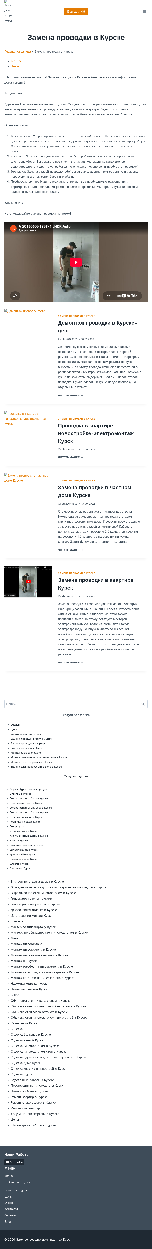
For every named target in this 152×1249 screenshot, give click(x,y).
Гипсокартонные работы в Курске (35, 904)
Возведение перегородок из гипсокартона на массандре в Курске (58, 887)
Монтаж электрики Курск (26, 752)
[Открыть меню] (144, 11)
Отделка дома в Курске (24, 830)
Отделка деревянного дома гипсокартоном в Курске (48, 1057)
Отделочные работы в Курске (32, 1080)
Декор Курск (17, 826)
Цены (15, 66)
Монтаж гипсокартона (26, 944)
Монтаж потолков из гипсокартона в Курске (42, 978)
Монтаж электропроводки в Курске (32, 762)
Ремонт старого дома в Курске (33, 1102)
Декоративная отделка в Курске (34, 910)
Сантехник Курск (20, 868)
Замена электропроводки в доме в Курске (36, 766)
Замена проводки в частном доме (32, 738)
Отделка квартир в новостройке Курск (38, 1068)
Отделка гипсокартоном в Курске (35, 1046)
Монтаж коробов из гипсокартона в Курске (42, 966)
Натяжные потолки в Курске (27, 845)
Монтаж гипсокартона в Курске (33, 949)
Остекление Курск (24, 1023)
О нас (15, 995)
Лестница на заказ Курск (25, 821)
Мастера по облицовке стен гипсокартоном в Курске (49, 932)
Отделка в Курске (20, 793)
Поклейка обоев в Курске (29, 1091)
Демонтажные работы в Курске (29, 798)
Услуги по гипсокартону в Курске (35, 1114)
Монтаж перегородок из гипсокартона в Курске (45, 972)
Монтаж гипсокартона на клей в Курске (39, 955)
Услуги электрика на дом (26, 733)
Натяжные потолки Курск (29, 989)
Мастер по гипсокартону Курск (33, 927)
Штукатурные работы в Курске (33, 1125)
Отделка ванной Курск (27, 1040)
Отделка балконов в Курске (26, 817)
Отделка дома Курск (25, 1063)
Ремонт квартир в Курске (29, 1097)
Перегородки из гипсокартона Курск (37, 1085)
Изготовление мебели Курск (31, 915)
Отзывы (15, 724)
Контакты (17, 921)
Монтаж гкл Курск (24, 961)
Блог (7, 1221)
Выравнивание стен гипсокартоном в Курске (43, 893)
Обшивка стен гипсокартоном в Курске (39, 1012)
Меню (15, 938)
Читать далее (70, 395)
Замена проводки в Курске (76, 316)
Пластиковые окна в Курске (26, 802)
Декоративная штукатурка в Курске (31, 807)
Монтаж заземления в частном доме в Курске (39, 757)
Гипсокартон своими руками (31, 898)
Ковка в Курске (19, 840)
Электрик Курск (19, 863)
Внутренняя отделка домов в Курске (37, 881)
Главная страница (17, 51)
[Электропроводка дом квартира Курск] (8, 11)
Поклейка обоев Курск (23, 858)
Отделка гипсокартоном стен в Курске (38, 1051)
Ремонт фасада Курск (27, 1108)
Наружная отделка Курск (29, 983)
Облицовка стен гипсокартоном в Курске (40, 1000)
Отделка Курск (21, 1074)
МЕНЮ (16, 61)
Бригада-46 (76, 11)
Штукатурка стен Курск (23, 849)
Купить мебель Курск (22, 854)
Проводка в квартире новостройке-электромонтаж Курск (96, 433)
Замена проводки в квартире (28, 743)
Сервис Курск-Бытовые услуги (28, 789)
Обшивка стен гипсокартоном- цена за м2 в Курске (49, 1017)
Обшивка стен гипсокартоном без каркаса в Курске (48, 1006)
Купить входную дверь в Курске (29, 835)
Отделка (17, 1029)
